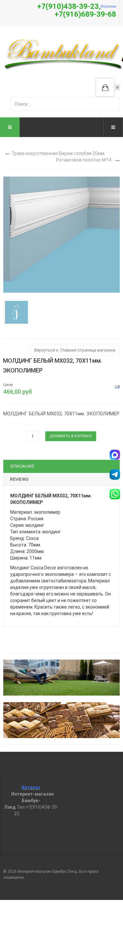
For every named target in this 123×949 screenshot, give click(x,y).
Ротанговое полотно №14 (84, 160)
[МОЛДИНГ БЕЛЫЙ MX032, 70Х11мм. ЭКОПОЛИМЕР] (17, 312)
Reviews (19, 479)
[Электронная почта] (117, 386)
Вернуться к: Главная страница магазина (74, 350)
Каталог (31, 787)
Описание (22, 466)
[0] (105, 87)
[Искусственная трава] (61, 678)
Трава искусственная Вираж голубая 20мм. (58, 153)
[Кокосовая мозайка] (61, 720)
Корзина (108, 6)
